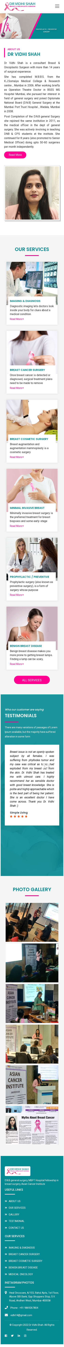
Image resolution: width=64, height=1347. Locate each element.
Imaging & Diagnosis (22, 1247)
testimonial (17, 1221)
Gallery (14, 1214)
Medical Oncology (21, 1274)
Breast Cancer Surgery (24, 1254)
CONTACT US (16, 1227)
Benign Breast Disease (23, 1267)
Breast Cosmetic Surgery (25, 1261)
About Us (14, 1201)
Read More (15, 154)
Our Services (17, 1207)
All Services (32, 680)
